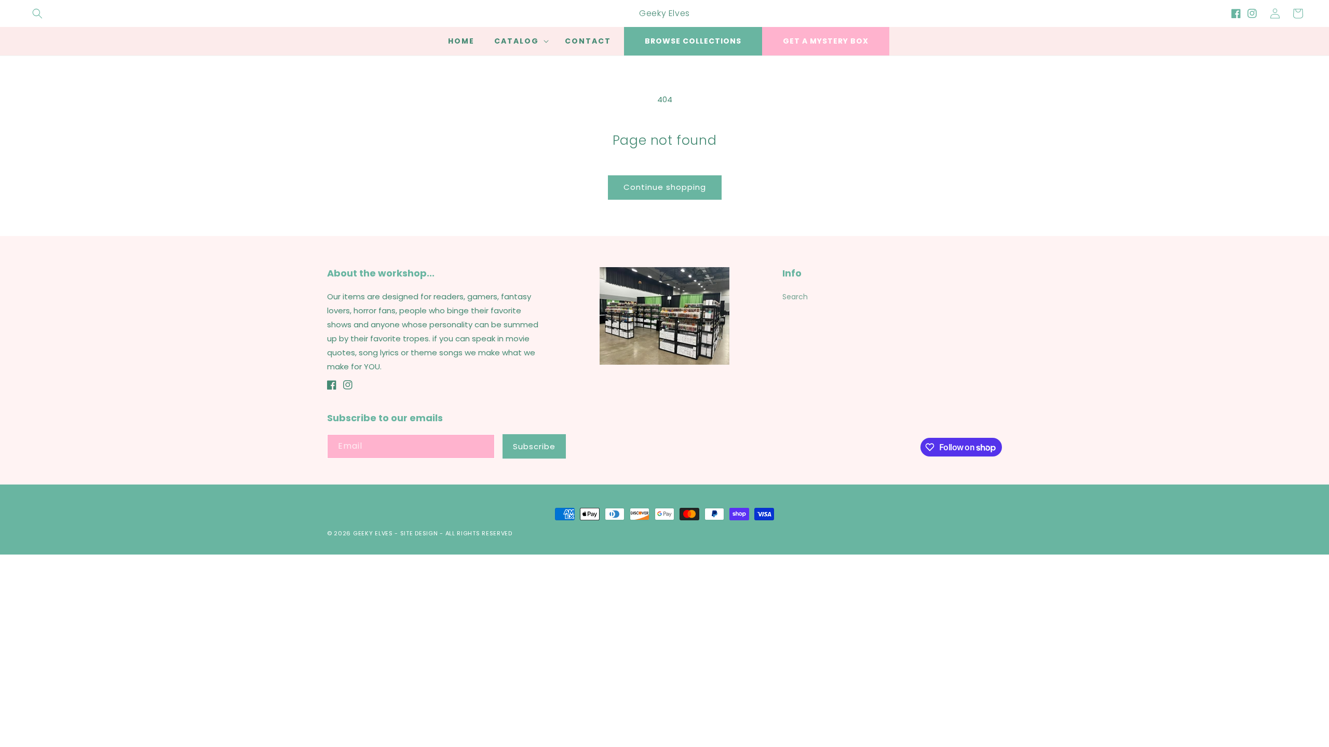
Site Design (419, 533)
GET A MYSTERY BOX (826, 41)
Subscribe (534, 446)
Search (795, 297)
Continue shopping (664, 187)
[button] (37, 13)
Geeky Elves (373, 533)
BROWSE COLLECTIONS (693, 41)
